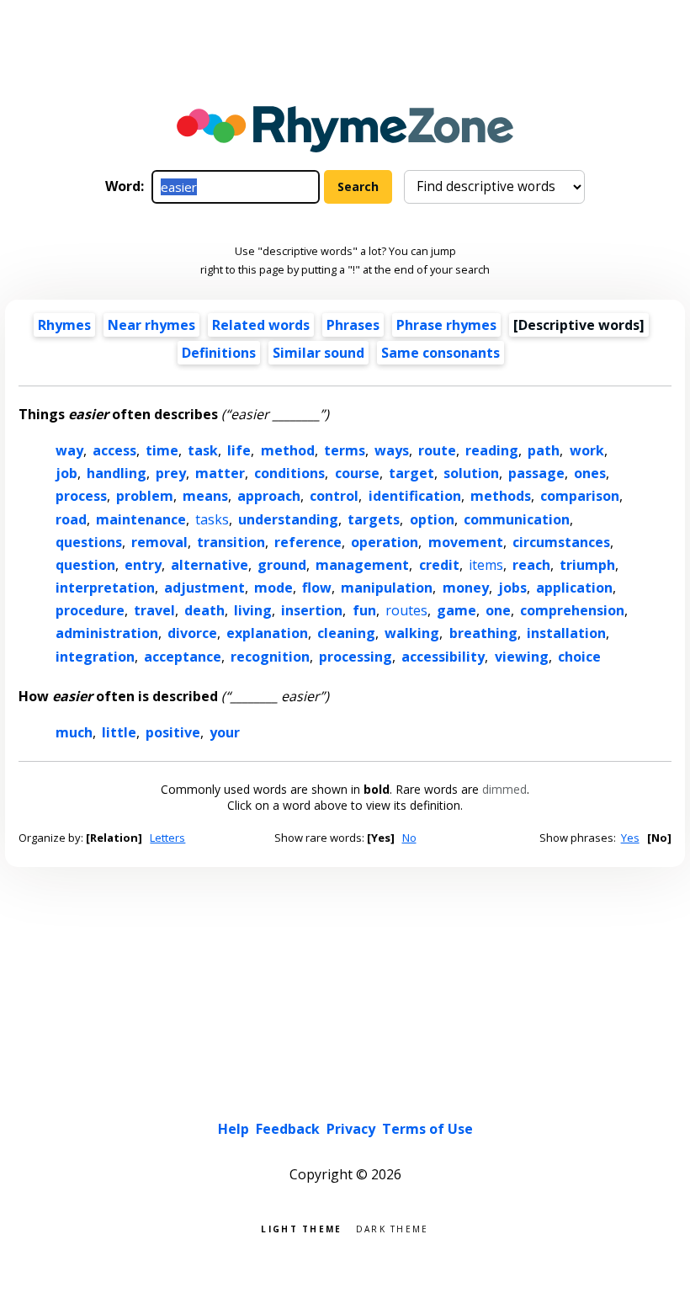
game (456, 610)
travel (154, 610)
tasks (212, 519)
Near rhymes (151, 325)
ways (391, 450)
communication (517, 519)
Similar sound (318, 352)
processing (355, 656)
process (81, 496)
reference (308, 542)
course (357, 473)
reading (491, 450)
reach (531, 565)
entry (143, 565)
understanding (288, 519)
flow (317, 587)
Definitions (219, 352)
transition (231, 542)
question (85, 565)
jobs (512, 587)
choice (579, 656)
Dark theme (392, 1228)
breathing (483, 633)
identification (415, 496)
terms (344, 450)
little (119, 732)
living (253, 610)
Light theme (301, 1228)
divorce (192, 633)
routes (406, 610)
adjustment (204, 587)
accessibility (443, 656)
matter (220, 473)
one (498, 610)
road (71, 519)
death (204, 610)
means (205, 496)
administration (107, 633)
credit (439, 565)
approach (268, 496)
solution (471, 473)
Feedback (288, 1129)
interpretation (105, 587)
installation (566, 633)
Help (233, 1129)
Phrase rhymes (446, 325)
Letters (167, 837)
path (544, 450)
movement (465, 542)
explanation (267, 633)
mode (273, 587)
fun (364, 610)
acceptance (182, 656)
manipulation (387, 587)
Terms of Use (427, 1129)
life (239, 450)
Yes (630, 837)
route (437, 450)
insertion (311, 610)
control (334, 496)
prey (171, 473)
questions (89, 542)
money (466, 587)
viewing (522, 656)
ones (590, 473)
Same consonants (440, 352)
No (409, 837)
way (69, 450)
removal (159, 542)
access (114, 450)
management (362, 565)
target (411, 473)
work (587, 450)
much (74, 732)
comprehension (572, 610)
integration (95, 656)
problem (144, 496)
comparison (579, 496)
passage (536, 473)
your (225, 732)
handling (116, 473)
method (288, 450)
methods (500, 496)
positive (173, 732)
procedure (90, 610)
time (162, 450)
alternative (209, 565)
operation (384, 542)
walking (412, 633)
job (66, 473)
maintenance (141, 519)
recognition (270, 656)
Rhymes (64, 325)
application (574, 587)
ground (281, 565)
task (203, 450)
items (486, 565)
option (432, 519)
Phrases (353, 325)
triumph (587, 565)
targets (374, 519)
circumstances (561, 542)
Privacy (350, 1129)
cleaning (346, 633)
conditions (289, 473)
